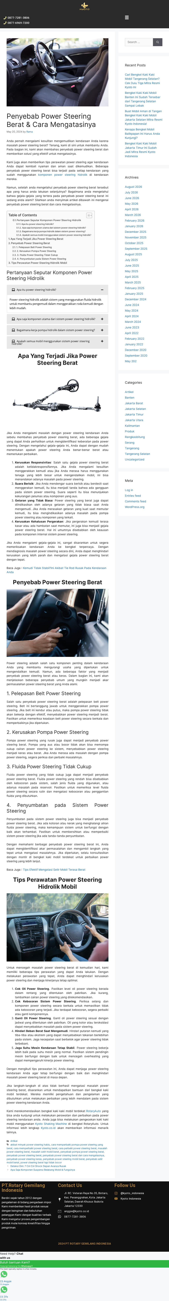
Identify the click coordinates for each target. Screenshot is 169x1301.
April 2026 (132, 209)
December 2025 (135, 231)
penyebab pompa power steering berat (82, 1151)
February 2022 (134, 338)
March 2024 (133, 321)
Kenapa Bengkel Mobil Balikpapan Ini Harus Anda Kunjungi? (142, 133)
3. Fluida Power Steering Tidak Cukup (37, 255)
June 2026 (132, 198)
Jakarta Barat (134, 403)
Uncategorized (134, 459)
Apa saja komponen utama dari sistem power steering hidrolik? (54, 227)
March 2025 (133, 282)
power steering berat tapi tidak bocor (41, 1162)
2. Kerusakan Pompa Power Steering (36, 251)
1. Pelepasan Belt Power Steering (34, 247)
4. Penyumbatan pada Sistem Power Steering (41, 258)
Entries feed (133, 495)
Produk (129, 431)
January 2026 (134, 226)
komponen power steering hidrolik (62, 174)
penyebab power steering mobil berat (64, 1159)
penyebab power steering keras (24, 1159)
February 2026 (134, 220)
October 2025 (134, 243)
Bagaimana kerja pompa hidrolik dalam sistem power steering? (54, 231)
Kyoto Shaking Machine (51, 1123)
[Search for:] (139, 42)
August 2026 (133, 186)
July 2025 (131, 260)
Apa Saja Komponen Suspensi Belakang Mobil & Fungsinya (42, 1169)
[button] (126, 17)
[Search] (157, 42)
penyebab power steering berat (24, 1155)
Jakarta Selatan (135, 409)
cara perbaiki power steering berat (78, 1148)
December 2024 (135, 299)
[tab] (57, 290)
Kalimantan (132, 425)
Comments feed (135, 501)
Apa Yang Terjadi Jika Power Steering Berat (37, 238)
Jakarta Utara (134, 420)
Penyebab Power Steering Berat (30, 243)
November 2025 (135, 237)
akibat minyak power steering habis (30, 1144)
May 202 (130, 361)
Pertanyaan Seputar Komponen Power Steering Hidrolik (49, 220)
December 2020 (135, 350)
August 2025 (133, 254)
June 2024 (132, 305)
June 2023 (132, 327)
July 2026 (131, 192)
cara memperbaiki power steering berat (35, 1148)
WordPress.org (134, 507)
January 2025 (134, 293)
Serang (129, 442)
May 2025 (131, 271)
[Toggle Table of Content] (87, 215)
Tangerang (132, 448)
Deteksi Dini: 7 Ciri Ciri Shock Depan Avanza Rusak (38, 1166)
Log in (129, 490)
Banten (129, 397)
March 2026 (133, 215)
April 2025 (131, 276)
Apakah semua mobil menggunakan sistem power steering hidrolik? (56, 235)
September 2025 (136, 248)
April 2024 (132, 316)
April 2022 (131, 333)
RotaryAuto (93, 1111)
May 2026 (131, 203)
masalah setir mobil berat (45, 1151)
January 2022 (134, 344)
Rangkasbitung (135, 437)
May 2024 (131, 310)
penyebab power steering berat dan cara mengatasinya (73, 1155)
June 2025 (132, 265)
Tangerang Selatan (137, 454)
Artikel (13, 1141)
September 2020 (136, 355)
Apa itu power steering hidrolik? (37, 224)
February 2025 (134, 288)
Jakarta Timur (134, 414)
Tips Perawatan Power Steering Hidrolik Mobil (39, 262)
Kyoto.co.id (48, 1128)
